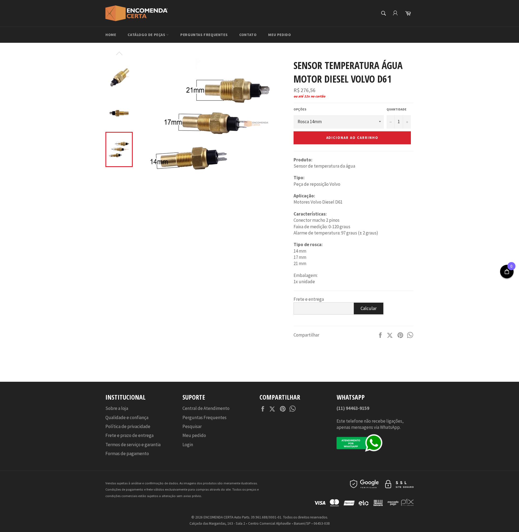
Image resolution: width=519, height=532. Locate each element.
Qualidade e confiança (126, 417)
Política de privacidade (127, 426)
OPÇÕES (300, 109)
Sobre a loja (116, 408)
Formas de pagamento (127, 453)
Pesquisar (192, 426)
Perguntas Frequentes (204, 34)
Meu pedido (279, 34)
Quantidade (397, 109)
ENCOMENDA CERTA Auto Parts (226, 517)
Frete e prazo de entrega (129, 435)
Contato (248, 34)
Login (187, 445)
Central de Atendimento (205, 408)
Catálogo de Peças (147, 34)
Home (110, 34)
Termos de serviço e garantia (133, 445)
